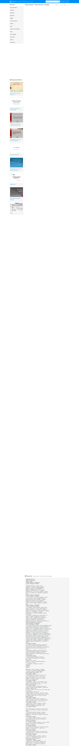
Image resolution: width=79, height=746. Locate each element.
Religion (11, 18)
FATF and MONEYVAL (14, 154)
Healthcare (12, 12)
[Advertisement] (16, 60)
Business (11, 39)
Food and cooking (13, 7)
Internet (11, 23)
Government (12, 42)
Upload (62, 1)
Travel (11, 31)
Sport (11, 26)
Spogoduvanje (12, 184)
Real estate (12, 15)
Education (12, 10)
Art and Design (13, 34)
